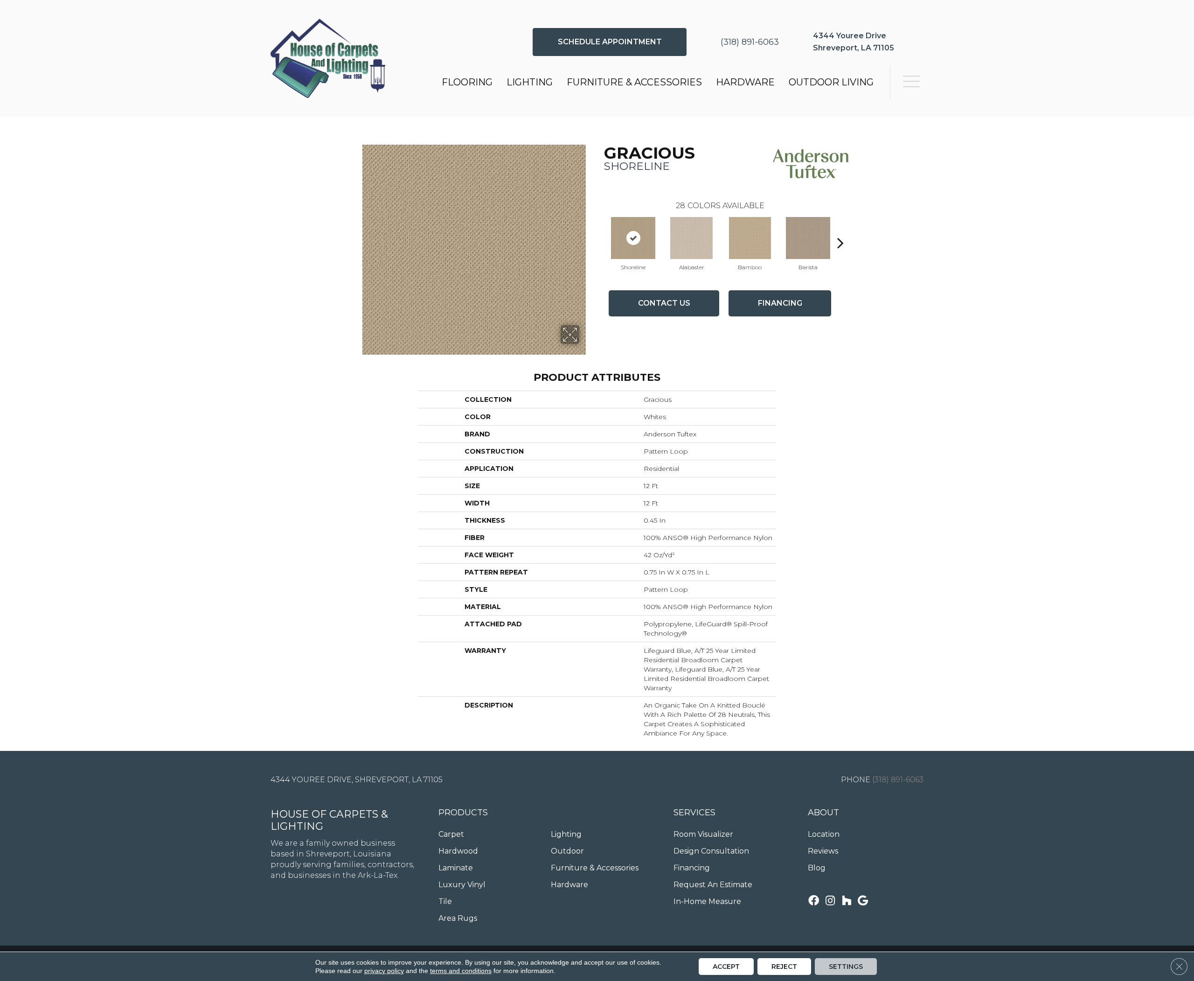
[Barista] (808, 238)
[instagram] (830, 901)
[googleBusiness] (863, 901)
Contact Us (664, 303)
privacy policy (384, 970)
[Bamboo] (750, 238)
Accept (726, 966)
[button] (610, 42)
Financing (780, 303)
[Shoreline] (633, 238)
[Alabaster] (691, 238)
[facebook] (813, 901)
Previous (599, 228)
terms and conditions (461, 970)
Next (840, 228)
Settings (846, 966)
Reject (784, 966)
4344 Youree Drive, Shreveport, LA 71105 (357, 779)
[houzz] (846, 901)
